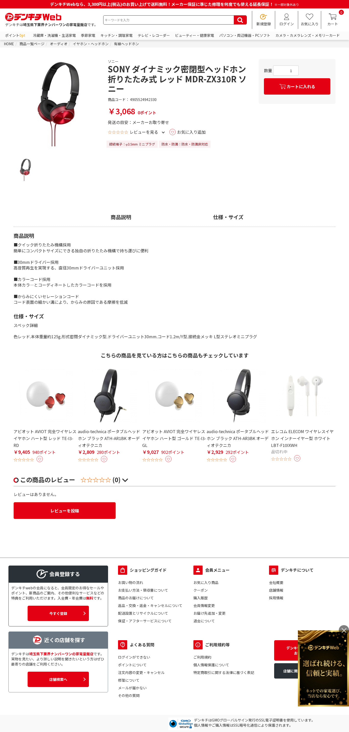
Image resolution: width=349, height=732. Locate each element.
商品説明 (121, 217)
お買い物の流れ (130, 582)
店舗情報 (276, 590)
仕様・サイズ (228, 217)
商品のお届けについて (136, 597)
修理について (128, 680)
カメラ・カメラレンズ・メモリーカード (307, 35)
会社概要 (276, 582)
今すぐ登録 (58, 613)
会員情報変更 (204, 605)
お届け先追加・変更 (209, 613)
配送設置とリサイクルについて (143, 613)
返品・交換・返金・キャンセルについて (150, 605)
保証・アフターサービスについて (145, 620)
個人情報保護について (211, 664)
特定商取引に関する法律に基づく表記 (223, 672)
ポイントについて (132, 664)
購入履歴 (200, 597)
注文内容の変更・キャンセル (141, 672)
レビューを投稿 (64, 511)
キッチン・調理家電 (116, 35)
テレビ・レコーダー (154, 35)
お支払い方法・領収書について (143, 590)
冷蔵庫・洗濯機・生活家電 (54, 35)
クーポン (200, 590)
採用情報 (276, 597)
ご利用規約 (202, 657)
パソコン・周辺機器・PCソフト (244, 35)
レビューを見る (144, 132)
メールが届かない (132, 687)
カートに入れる (301, 86)
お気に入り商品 (205, 582)
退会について (204, 620)
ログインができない (134, 657)
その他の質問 (128, 695)
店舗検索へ (58, 679)
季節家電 (88, 35)
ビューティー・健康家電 (194, 35)
